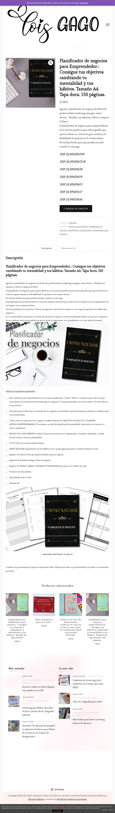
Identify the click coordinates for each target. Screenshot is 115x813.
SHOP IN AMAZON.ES (71, 184)
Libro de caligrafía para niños (87, 701)
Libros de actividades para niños (34, 680)
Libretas (72, 223)
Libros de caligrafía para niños (84, 698)
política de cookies (60, 808)
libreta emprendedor (78, 226)
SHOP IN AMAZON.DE (71, 169)
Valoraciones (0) (68, 248)
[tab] (46, 248)
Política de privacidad (77, 799)
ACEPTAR (57, 811)
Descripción (46, 248)
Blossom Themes (36, 799)
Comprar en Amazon (76, 208)
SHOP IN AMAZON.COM (72, 154)
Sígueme (59, 790)
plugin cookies (108, 810)
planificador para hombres (80, 230)
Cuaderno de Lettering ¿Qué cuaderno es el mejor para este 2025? (88, 684)
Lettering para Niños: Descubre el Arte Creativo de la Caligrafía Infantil (38, 711)
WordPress (62, 799)
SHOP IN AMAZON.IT (71, 192)
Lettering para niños (30, 701)
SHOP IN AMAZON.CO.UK (73, 161)
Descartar (84, 3)
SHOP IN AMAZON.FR (71, 177)
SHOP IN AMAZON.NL (71, 199)
